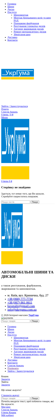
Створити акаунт (10, 395)
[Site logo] (17, 103)
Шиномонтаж (21, 15)
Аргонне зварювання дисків (29, 29)
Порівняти (13, 368)
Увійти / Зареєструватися (20, 371)
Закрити (5, 379)
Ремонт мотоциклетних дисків (30, 31)
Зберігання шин (22, 34)
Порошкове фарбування (26, 23)
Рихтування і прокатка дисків (29, 26)
